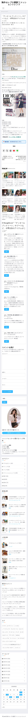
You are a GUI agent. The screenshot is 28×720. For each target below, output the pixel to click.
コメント (4, 353)
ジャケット (17, 647)
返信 (7, 251)
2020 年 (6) (6, 677)
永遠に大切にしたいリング (13, 332)
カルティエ (5, 635)
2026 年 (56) (6, 658)
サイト (3, 384)
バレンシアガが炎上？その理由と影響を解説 (13, 601)
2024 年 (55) (6, 665)
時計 (5, 476)
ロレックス (5, 632)
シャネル (17, 625)
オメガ (21, 632)
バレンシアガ (5, 638)
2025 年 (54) (6, 661)
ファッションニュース (10, 473)
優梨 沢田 (13, 22)
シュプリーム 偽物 (6, 445)
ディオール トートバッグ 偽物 (9, 450)
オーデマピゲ (21, 638)
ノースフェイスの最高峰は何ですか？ (11, 644)
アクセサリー (8, 463)
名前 (3, 372)
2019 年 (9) (6, 681)
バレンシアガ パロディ (8, 647)
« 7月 (3, 707)
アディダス (11, 635)
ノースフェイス (6, 629)
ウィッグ (6, 466)
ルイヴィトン (10, 625)
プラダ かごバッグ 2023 (15, 543)
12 (10, 697)
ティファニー (13, 638)
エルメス (21, 629)
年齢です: (14, 430)
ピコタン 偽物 (5, 447)
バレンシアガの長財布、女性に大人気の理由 (13, 613)
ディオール (11, 632)
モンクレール (14, 629)
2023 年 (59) (6, 668)
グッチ (17, 632)
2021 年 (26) (6, 674)
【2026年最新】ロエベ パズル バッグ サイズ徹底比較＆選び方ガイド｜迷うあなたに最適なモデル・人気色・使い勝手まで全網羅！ (7, 184)
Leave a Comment (6, 24)
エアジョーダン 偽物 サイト (14, 234)
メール (4, 378)
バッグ (19, 22)
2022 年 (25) (6, 671)
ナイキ (4, 625)
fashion (18, 635)
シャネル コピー (6, 448)
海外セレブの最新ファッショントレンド (14, 3)
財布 (5, 482)
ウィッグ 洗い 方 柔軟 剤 (15, 137)
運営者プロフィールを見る (14, 433)
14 (17, 697)
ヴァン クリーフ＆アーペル (9, 641)
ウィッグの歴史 (11, 297)
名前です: (4, 430)
